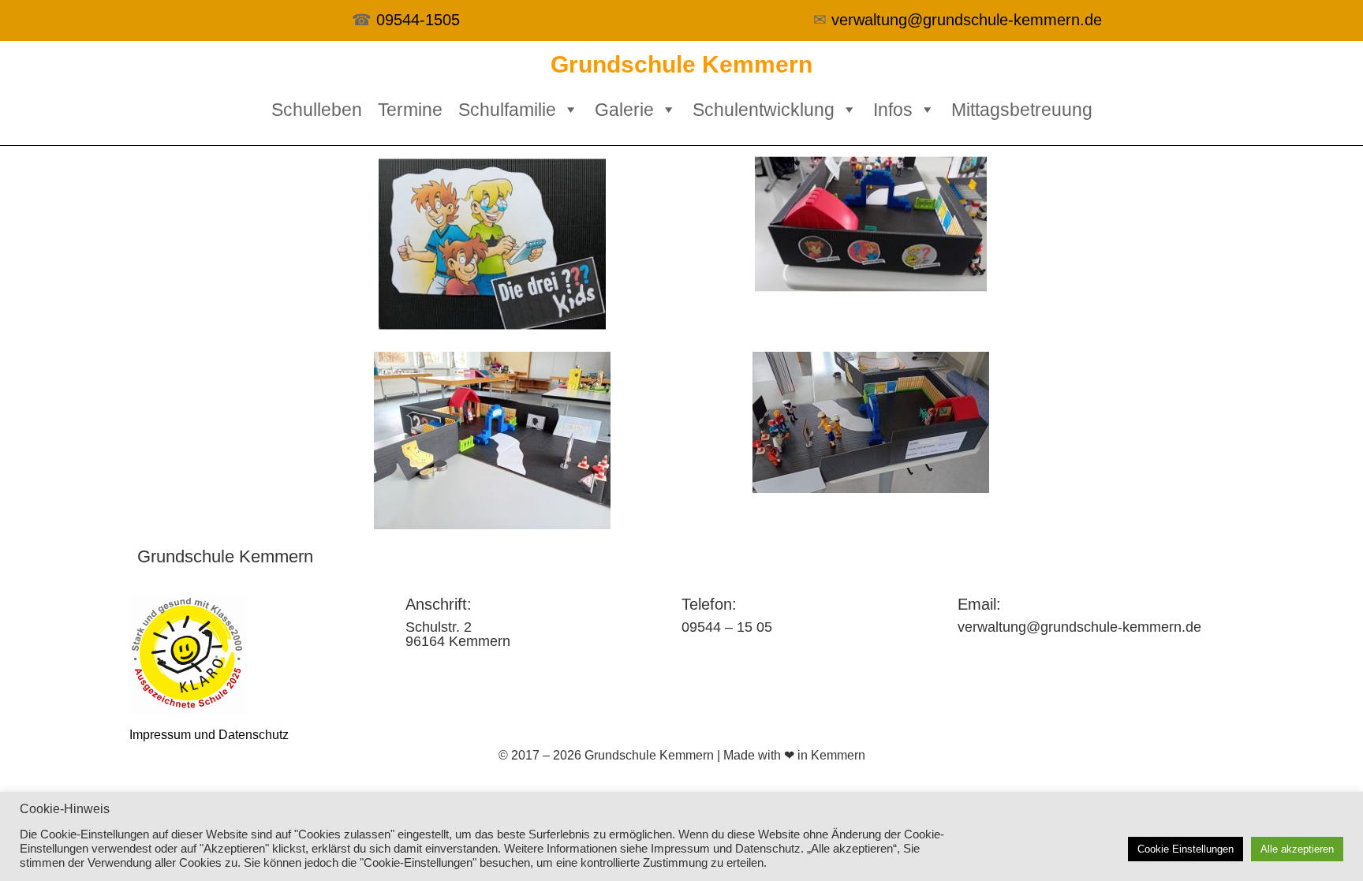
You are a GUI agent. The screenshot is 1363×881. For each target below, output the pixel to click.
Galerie (624, 109)
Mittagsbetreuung (1021, 109)
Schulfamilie (507, 109)
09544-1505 (418, 19)
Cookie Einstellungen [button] (1185, 849)
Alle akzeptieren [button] (1297, 849)
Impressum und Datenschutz (209, 734)
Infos (893, 109)
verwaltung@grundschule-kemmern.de (966, 19)
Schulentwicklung (764, 109)
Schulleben (316, 109)
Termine (410, 109)
